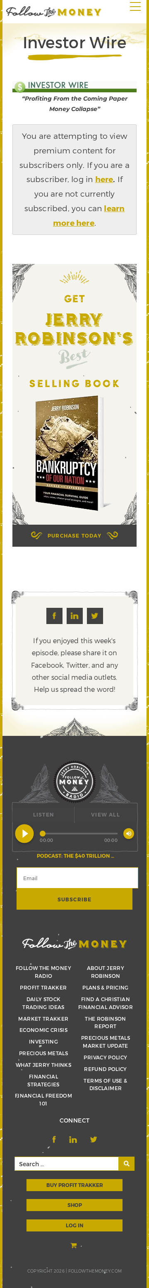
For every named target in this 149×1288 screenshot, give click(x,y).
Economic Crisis (43, 1030)
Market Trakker (43, 1019)
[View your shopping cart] (74, 1245)
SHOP (74, 1205)
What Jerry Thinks (43, 1065)
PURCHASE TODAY (74, 535)
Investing (43, 1041)
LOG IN (74, 1225)
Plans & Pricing (105, 987)
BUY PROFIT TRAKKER (74, 1185)
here (104, 179)
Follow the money (74, 944)
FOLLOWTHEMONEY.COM (95, 1270)
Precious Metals (43, 1053)
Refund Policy (105, 1069)
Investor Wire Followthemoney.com (53, 11)
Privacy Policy (105, 1057)
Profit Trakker (43, 987)
